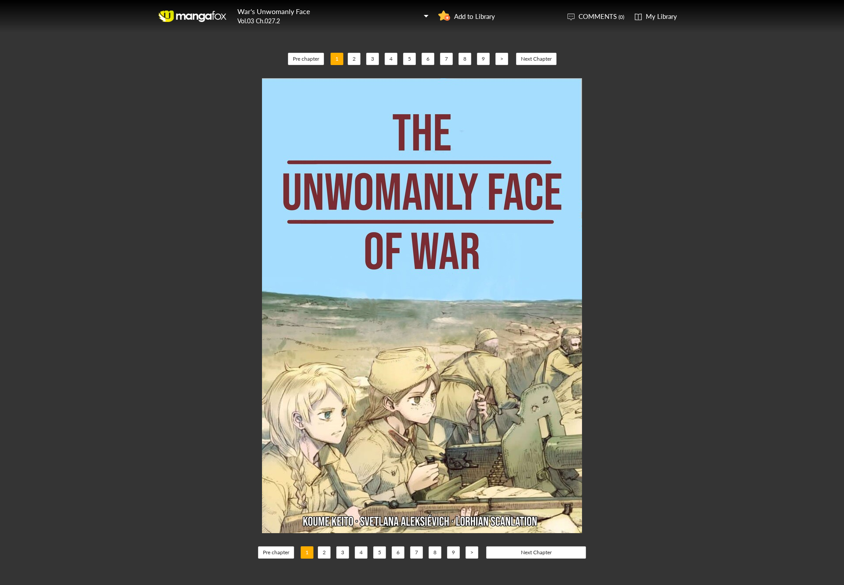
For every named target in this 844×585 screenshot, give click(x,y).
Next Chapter (536, 58)
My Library (661, 16)
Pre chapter (306, 58)
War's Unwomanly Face (273, 11)
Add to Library (474, 16)
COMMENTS (601, 16)
